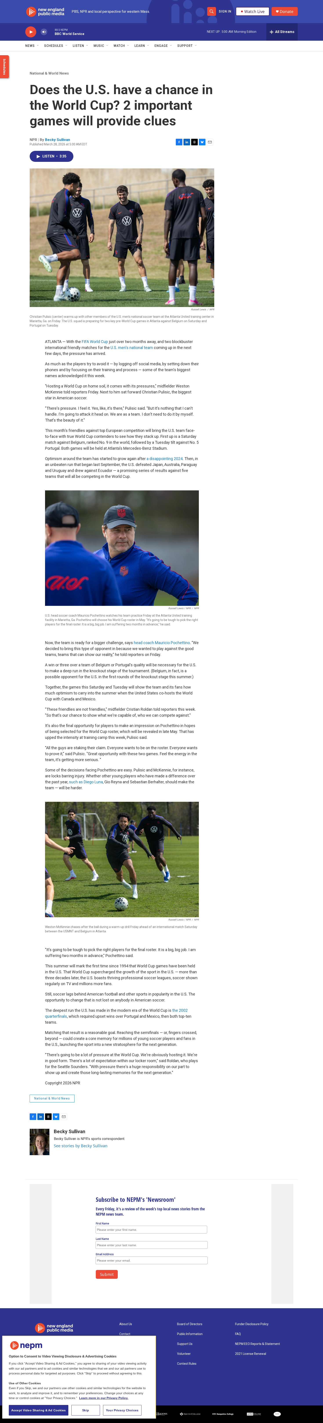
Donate (286, 11)
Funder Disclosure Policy (252, 1324)
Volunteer (184, 1353)
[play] (30, 32)
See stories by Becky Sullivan (80, 1145)
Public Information (190, 1334)
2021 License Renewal (250, 1353)
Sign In (225, 11)
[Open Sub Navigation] (38, 45)
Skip (85, 1410)
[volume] (44, 32)
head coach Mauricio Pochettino (162, 642)
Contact (124, 1334)
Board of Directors (189, 1324)
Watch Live (254, 11)
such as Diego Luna (86, 782)
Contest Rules (186, 1363)
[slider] (51, 31)
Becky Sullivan (57, 139)
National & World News (49, 73)
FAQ (238, 1334)
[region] (79, 1377)
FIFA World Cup (95, 341)
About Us (125, 1324)
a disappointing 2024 (165, 458)
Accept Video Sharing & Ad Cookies (38, 1410)
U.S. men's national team (132, 347)
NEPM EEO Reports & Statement (257, 1344)
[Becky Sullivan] (39, 1142)
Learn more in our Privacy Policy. (103, 1398)
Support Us (184, 1344)
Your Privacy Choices (122, 1410)
